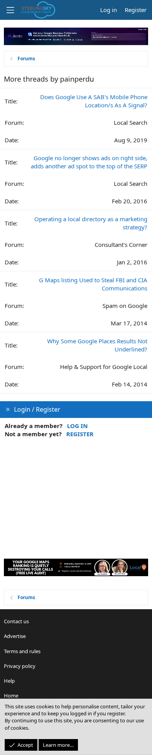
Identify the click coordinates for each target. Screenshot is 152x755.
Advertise (15, 636)
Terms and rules (22, 651)
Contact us (16, 621)
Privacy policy (19, 665)
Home (11, 695)
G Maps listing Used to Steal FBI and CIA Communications (93, 284)
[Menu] (10, 10)
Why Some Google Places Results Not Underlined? (97, 345)
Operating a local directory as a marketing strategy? (90, 223)
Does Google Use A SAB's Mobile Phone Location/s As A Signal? (93, 101)
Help (9, 680)
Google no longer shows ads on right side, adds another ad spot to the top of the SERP (89, 162)
